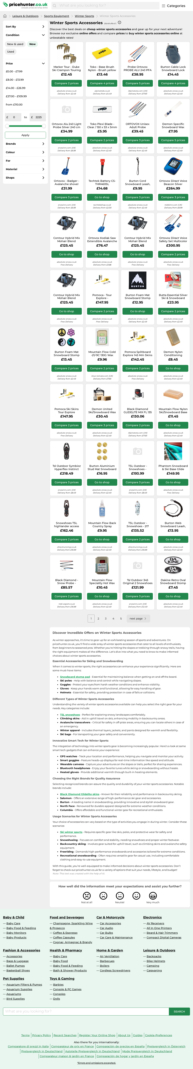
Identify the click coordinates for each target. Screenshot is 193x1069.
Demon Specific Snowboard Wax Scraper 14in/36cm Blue (173, 125)
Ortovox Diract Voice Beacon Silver (173, 182)
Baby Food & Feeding (21, 928)
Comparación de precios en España (120, 1046)
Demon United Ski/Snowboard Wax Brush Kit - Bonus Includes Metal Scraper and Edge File (102, 411)
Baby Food (60, 961)
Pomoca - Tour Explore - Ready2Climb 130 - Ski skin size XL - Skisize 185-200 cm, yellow (102, 297)
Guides (137, 1035)
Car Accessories (110, 923)
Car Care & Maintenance (116, 937)
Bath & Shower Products (70, 970)
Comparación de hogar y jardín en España (125, 1056)
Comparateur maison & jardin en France (67, 1056)
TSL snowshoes (70, 714)
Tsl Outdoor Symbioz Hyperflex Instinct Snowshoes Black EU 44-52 (66, 467)
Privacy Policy (41, 1035)
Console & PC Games (67, 989)
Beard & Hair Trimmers (162, 932)
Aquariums (13, 994)
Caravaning (154, 970)
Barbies (58, 984)
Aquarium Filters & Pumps (24, 984)
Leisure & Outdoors (25, 16)
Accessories (14, 956)
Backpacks (154, 956)
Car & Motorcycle (110, 917)
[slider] (7, 126)
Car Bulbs (106, 932)
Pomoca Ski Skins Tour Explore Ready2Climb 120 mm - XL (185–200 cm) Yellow (66, 411)
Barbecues (107, 961)
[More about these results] (119, 22)
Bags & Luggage (17, 961)
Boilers (104, 965)
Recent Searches (65, 1035)
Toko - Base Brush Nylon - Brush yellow (102, 68)
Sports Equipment (56, 16)
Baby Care (13, 923)
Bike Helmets (156, 961)
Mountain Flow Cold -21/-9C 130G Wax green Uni (102, 353)
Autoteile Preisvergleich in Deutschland (92, 1051)
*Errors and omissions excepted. (96, 1062)
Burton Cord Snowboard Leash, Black (137, 182)
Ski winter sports (71, 831)
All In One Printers (159, 928)
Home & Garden (109, 950)
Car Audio (106, 928)
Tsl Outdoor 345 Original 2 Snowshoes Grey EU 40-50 (137, 582)
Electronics (152, 917)
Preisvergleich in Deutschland (42, 1051)
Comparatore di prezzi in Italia (28, 1046)
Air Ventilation (109, 956)
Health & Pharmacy (66, 950)
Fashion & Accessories (21, 950)
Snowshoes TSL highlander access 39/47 (66, 525)
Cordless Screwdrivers (115, 970)
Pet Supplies (13, 978)
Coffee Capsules (64, 937)
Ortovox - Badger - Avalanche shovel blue (66, 182)
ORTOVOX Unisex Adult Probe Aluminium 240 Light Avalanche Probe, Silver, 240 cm (137, 125)
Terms (25, 1035)
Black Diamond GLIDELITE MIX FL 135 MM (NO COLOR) (138, 411)
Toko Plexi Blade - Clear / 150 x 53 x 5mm (102, 125)
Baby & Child (13, 917)
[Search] (54, 5)
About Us (124, 1035)
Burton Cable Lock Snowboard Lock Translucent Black (173, 68)
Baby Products (16, 937)
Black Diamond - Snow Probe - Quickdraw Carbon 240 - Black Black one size (66, 582)
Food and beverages (67, 917)
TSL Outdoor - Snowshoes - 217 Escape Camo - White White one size (137, 525)
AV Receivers (155, 923)
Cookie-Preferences (158, 1035)
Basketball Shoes (18, 970)
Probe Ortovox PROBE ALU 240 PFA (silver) (138, 68)
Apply (25, 135)
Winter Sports (84, 16)
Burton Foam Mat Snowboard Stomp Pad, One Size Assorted (67, 353)
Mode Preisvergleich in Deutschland (147, 1051)
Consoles (59, 994)
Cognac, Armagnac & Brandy (72, 942)
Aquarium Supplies (19, 989)
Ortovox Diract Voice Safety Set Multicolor (173, 239)
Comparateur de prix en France (72, 1046)
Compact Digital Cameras (164, 937)
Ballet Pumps (15, 965)
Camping (153, 965)
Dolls (56, 998)
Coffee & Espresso (65, 932)
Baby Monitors (16, 932)
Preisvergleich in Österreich (166, 1046)
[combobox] (108, 5)
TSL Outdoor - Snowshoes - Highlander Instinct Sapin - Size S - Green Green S (137, 467)
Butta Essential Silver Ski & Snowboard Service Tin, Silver (173, 297)
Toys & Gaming (62, 978)
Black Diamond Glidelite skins (79, 794)
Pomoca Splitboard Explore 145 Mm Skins (137, 353)
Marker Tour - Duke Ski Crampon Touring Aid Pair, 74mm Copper (66, 68)
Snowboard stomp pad (75, 676)
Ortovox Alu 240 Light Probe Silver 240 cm (66, 125)
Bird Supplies (15, 998)
